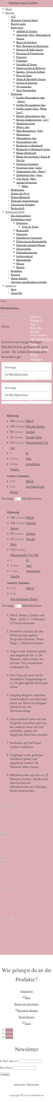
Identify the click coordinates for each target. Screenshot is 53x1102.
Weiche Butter (35, 426)
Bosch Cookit (18, 24)
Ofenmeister (23, 134)
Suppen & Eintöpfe (26, 83)
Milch (30, 421)
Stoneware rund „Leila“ (29, 167)
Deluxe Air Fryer (20, 193)
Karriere (15, 274)
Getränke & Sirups (26, 64)
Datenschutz (33, 1084)
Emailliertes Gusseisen (29, 237)
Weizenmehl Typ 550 (24, 555)
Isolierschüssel (24, 256)
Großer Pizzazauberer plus (31, 105)
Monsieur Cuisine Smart (24, 20)
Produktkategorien (21, 219)
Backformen (17, 189)
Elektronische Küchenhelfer (31, 241)
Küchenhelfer (23, 260)
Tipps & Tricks (30, 226)
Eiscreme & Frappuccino (30, 53)
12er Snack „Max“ (26, 178)
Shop (13, 289)
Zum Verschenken (26, 90)
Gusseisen (21, 234)
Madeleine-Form (25, 123)
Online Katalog (19, 278)
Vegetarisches (24, 86)
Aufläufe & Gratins (26, 31)
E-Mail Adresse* (9, 1061)
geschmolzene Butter (24, 599)
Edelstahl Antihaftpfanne (25, 201)
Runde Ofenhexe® (26, 153)
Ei (27, 453)
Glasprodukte (23, 249)
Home (8, 9)
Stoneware (16, 94)
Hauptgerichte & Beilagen (30, 68)
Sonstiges (10, 285)
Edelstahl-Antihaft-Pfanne (30, 245)
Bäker (25, 186)
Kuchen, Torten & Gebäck (30, 71)
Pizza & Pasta (24, 75)
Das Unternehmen (21, 215)
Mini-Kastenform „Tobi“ (29, 130)
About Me (16, 293)
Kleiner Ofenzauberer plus (30, 116)
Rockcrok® (22, 230)
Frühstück (21, 60)
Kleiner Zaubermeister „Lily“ (32, 119)
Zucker (30, 432)
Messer (20, 263)
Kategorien (17, 27)
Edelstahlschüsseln (26, 252)
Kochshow (16, 271)
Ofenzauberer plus (26, 138)
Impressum (20, 1084)
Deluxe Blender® (20, 197)
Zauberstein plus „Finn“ (29, 175)
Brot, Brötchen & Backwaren (32, 46)
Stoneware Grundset (27, 164)
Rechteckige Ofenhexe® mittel (33, 149)
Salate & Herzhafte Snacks (31, 79)
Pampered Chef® (14, 212)
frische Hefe (34, 437)
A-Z (13, 16)
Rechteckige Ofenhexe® (29, 145)
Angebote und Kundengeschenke (29, 282)
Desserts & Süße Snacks (29, 49)
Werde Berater (26, 1017)
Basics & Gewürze (26, 42)
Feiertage (21, 57)
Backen (20, 267)
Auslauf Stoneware (26, 182)
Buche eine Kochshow (26, 1004)
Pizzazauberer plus (26, 142)
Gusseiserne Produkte (23, 204)
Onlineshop (26, 991)
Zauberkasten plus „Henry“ (31, 171)
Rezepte (9, 12)
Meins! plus (22, 127)
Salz (28, 458)
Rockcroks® (17, 208)
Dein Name (6, 1067)
